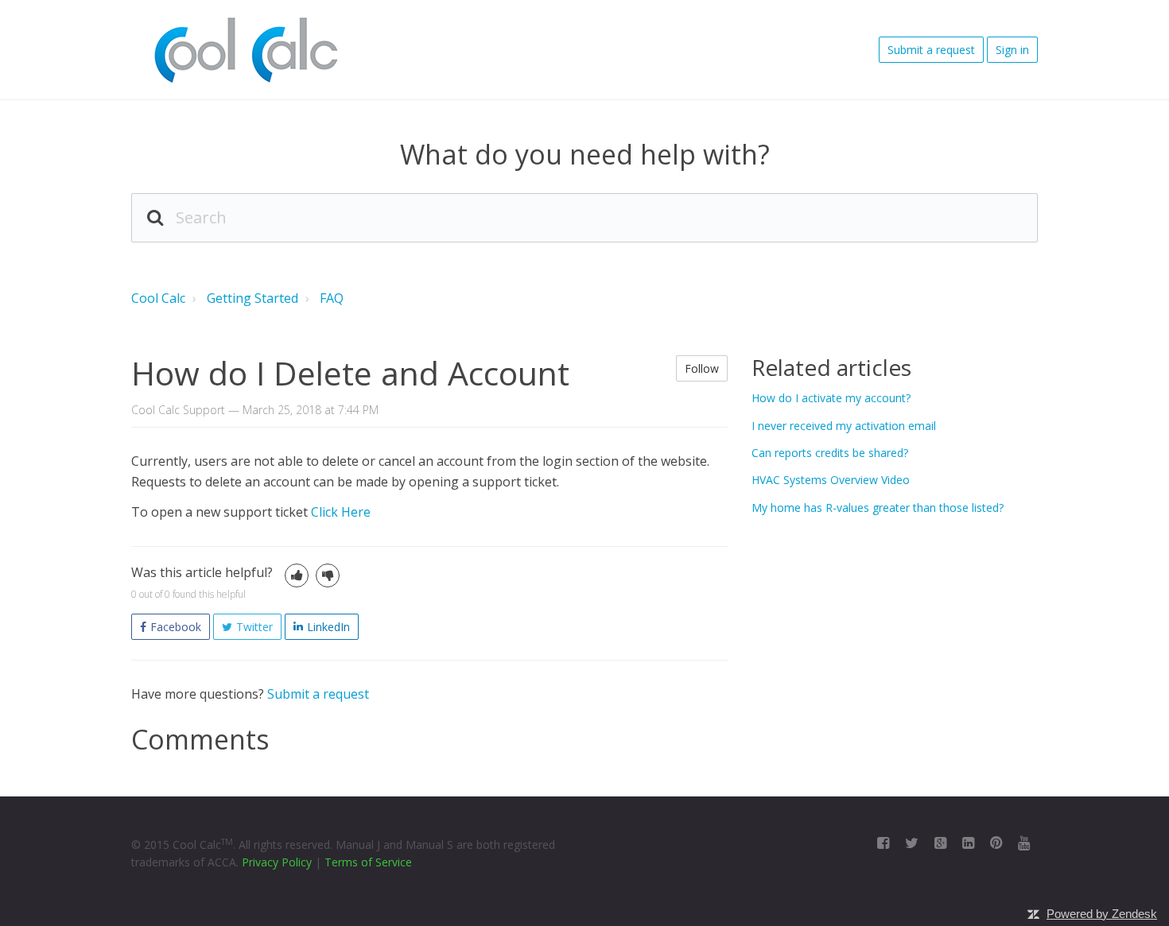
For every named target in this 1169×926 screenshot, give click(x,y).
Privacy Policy (277, 862)
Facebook (175, 626)
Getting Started (252, 298)
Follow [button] (702, 368)
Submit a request (931, 49)
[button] (297, 575)
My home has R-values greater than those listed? (878, 507)
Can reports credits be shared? (830, 452)
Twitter (254, 626)
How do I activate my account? (831, 397)
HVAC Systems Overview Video (831, 479)
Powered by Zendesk (1102, 913)
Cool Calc (158, 298)
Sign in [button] (1012, 49)
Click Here (341, 512)
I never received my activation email (844, 425)
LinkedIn (328, 626)
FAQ (332, 298)
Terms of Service (368, 862)
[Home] (245, 50)
